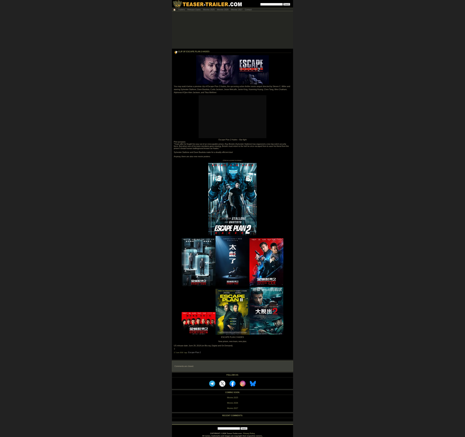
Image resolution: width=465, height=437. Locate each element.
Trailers (181, 9)
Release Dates (194, 9)
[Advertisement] (232, 30)
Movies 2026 (223, 9)
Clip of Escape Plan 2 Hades (193, 51)
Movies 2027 (236, 9)
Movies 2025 (209, 9)
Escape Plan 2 (194, 352)
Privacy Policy (249, 433)
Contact (248, 9)
